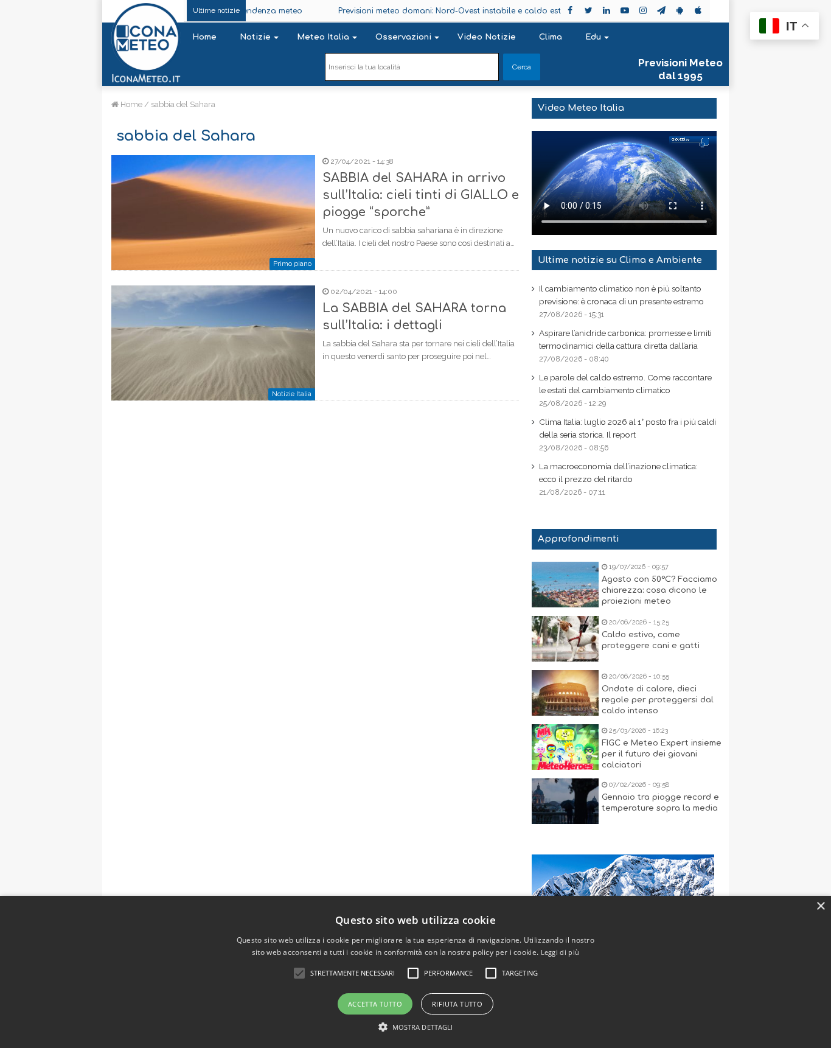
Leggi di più (560, 952)
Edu (593, 37)
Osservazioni (403, 37)
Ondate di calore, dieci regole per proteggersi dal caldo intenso (658, 700)
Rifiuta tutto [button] (457, 1003)
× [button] (820, 906)
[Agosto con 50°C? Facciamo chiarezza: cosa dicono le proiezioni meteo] (565, 584)
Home (204, 37)
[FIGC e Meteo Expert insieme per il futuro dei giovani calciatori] (565, 747)
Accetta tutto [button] (375, 1003)
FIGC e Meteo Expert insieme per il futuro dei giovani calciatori (661, 754)
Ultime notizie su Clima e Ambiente (620, 260)
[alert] (415, 972)
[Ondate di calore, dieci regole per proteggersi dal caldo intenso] (565, 693)
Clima (550, 37)
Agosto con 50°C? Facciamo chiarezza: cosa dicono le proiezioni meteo (659, 590)
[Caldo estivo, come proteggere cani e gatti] (565, 639)
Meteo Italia (323, 37)
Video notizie (486, 37)
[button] (415, 1027)
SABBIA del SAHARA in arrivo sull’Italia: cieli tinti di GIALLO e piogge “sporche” (420, 195)
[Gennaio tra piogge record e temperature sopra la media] (565, 801)
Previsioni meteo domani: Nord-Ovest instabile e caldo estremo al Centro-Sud (467, 11)
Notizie (255, 37)
